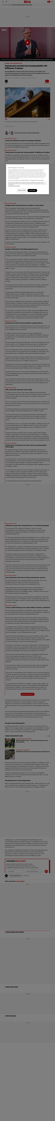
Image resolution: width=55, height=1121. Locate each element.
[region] (27, 179)
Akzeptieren (32, 190)
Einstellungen (21, 190)
